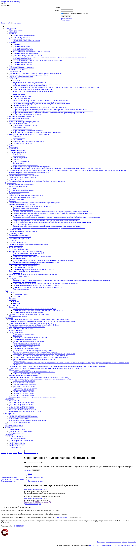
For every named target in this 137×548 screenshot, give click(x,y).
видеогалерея (13, 149)
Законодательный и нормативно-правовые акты (29, 82)
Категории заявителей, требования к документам (30, 86)
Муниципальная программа (22, 96)
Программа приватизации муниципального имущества (32, 256)
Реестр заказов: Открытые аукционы (21, 406)
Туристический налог (16, 179)
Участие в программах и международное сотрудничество (28, 244)
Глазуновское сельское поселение (24, 384)
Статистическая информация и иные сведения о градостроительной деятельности (41, 355)
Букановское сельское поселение (24, 382)
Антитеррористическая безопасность (21, 190)
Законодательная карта (16, 445)
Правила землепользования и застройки (26, 343)
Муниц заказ (9, 399)
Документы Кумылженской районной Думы (28, 312)
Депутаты (12, 298)
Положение (17, 136)
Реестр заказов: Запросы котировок (21, 404)
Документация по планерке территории (26, 345)
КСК (6, 424)
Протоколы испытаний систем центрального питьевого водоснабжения (37, 287)
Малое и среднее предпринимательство (22, 93)
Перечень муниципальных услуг (20, 422)
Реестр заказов (14, 400)
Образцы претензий (19, 127)
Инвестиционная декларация (23, 50)
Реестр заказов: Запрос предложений (21, 402)
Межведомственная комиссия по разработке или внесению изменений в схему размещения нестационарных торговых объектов (57, 168)
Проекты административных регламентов (23, 417)
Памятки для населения (21, 289)
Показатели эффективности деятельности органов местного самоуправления (35, 73)
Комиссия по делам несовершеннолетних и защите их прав (29, 134)
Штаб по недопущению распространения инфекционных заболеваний (33, 274)
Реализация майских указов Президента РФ (24, 122)
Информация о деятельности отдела (25, 125)
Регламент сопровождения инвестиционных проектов (31, 51)
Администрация (10, 183)
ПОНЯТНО (36, 470)
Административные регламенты (20, 415)
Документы (13, 307)
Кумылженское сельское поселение (25, 388)
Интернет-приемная (16, 436)
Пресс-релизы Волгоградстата (23, 267)
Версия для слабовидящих (14, 426)
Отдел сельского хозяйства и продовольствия (24, 271)
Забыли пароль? (66, 18)
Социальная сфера (15, 71)
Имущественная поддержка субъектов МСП (28, 114)
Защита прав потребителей (18, 123)
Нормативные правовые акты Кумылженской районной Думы (34, 309)
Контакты (12, 201)
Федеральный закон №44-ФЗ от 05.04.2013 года (25, 411)
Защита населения (15, 193)
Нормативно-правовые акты (22, 129)
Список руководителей (17, 429)
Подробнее (28, 470)
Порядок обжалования (16, 442)
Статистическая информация (19, 238)
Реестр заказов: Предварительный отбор (22, 409)
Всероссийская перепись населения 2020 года (24, 264)
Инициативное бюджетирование (24, 35)
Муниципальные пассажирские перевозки (23, 375)
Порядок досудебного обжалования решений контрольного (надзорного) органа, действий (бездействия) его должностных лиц (56, 217)
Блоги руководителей (16, 433)
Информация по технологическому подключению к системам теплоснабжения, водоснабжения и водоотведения (47, 368)
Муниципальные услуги (21, 105)
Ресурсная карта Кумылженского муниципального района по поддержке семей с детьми (39, 377)
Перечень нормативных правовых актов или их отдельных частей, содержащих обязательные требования (49, 228)
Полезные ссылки (19, 156)
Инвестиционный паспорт (22, 46)
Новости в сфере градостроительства (25, 339)
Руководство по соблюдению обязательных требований (32, 206)
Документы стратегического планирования (24, 176)
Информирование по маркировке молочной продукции (32, 167)
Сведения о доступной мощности (24, 282)
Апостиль (16, 80)
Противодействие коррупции (19, 235)
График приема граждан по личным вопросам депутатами (29, 314)
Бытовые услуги (18, 163)
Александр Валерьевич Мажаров (35, 489)
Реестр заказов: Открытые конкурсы (21, 408)
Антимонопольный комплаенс (19, 39)
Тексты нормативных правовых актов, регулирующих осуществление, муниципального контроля (46, 219)
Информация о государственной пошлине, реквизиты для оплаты (35, 84)
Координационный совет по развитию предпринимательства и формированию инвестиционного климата (49, 57)
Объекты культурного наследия (19, 370)
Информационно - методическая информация (28, 141)
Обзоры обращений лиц (17, 444)
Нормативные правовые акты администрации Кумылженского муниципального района (39, 319)
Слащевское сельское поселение (24, 391)
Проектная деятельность (17, 150)
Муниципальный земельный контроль (22, 204)
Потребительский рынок (17, 152)
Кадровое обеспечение (16, 199)
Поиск (124, 542)
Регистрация (65, 20)
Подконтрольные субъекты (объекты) (26, 215)
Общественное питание (21, 161)
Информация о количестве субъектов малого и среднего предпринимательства (40, 107)
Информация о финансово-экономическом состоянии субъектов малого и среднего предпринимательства (49, 113)
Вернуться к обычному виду (10, 1)
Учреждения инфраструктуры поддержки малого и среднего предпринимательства (41, 104)
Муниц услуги (10, 413)
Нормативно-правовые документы (25, 265)
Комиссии (16, 303)
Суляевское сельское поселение (23, 393)
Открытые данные (15, 229)
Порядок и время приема (17, 438)
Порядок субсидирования (21, 98)
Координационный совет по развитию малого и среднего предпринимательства (40, 100)
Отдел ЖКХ (13, 278)
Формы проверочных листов (23, 210)
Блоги (20, 453)
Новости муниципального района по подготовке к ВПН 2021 (34, 269)
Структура (12, 240)
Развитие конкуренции (17, 69)
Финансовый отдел (15, 247)
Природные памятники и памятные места (27, 373)
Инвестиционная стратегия (22, 48)
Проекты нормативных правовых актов (26, 41)
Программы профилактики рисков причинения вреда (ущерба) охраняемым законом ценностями (46, 220)
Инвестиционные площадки (22, 62)
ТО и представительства (17, 242)
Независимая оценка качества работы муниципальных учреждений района (34, 202)
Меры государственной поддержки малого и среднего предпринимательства (39, 102)
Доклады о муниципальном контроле (25, 208)
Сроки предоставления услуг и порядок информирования (32, 89)
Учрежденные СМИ (16, 246)
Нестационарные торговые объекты (25, 165)
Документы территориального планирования (28, 341)
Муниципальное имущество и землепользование (25, 251)
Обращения (9, 435)
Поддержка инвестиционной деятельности (27, 55)
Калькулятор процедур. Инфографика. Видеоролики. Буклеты (34, 359)
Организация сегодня (31, 453)
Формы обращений (15, 330)
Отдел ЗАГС (13, 78)
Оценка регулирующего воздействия (21, 68)
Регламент (16, 296)
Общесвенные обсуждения (22, 37)
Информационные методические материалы (28, 131)
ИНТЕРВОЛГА (19, 526)
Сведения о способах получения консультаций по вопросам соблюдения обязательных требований (47, 226)
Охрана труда (17, 273)
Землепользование (19, 258)
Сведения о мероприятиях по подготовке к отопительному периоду (36, 285)
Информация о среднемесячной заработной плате (26, 195)
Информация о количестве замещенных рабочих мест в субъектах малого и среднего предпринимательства (50, 109)
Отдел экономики (15, 66)
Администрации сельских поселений (21, 184)
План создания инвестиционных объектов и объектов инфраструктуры (37, 60)
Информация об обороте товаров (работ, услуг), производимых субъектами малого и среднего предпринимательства (53, 111)
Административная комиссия (19, 192)
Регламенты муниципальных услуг (21, 328)
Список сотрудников (20, 158)
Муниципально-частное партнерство (21, 116)
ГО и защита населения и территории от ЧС (24, 197)
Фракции (16, 301)
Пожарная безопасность (17, 233)
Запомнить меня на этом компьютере (75, 13)
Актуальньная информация (18, 186)
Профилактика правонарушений (20, 237)
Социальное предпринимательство (21, 77)
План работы (17, 140)
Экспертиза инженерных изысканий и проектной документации (35, 352)
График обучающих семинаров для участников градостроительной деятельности (40, 357)
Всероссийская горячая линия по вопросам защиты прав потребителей (37, 132)
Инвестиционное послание (22, 59)
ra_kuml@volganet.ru (62, 517)
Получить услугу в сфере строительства (26, 348)
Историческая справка (20, 294)
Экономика (13, 33)
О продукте (101, 542)
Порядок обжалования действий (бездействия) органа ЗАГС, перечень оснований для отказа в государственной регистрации (56, 87)
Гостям (11, 145)
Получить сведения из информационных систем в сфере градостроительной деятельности (44, 354)
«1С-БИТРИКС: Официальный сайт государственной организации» (112, 545)
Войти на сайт (6, 23)
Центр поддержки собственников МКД (22, 177)
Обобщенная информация (18, 316)
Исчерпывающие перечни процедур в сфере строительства (33, 350)
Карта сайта (132, 542)
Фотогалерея (13, 147)
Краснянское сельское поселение (24, 386)
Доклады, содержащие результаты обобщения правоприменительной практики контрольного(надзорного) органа (52, 222)
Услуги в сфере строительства (19, 418)
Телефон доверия (15, 447)
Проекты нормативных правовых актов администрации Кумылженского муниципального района (42, 321)
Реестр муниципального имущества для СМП (28, 253)
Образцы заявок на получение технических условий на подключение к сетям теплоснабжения (45, 283)
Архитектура (17, 336)
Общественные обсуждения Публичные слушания (30, 337)
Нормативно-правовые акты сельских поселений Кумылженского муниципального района (40, 379)
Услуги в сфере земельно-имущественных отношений (27, 420)
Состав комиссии (19, 138)
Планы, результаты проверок (23, 224)
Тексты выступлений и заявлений (20, 431)
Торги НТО (17, 154)
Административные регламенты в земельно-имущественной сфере (36, 262)
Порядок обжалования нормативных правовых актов (27, 327)
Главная (3, 453)
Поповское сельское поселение (23, 390)
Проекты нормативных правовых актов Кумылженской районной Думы (38, 310)
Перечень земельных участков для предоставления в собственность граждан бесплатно (43, 260)
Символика (13, 32)
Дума (6, 291)
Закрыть (3, 3)
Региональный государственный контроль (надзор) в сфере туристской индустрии (37, 181)
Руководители (9, 427)
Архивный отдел (14, 188)
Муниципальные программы (19, 118)
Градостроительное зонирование (24, 334)
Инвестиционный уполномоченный (25, 53)
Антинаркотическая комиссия (19, 276)
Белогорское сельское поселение (24, 381)
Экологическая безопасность (18, 249)
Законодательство (19, 95)
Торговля (16, 159)
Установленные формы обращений (21, 440)
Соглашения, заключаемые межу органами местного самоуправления (32, 397)
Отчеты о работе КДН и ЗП (22, 143)
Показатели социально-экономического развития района (28, 75)
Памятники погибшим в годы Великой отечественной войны (34, 372)
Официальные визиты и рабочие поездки (23, 231)
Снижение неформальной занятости (21, 174)
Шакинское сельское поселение (23, 395)
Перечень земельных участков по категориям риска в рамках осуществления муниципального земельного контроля (52, 213)
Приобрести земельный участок (24, 346)
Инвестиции (13, 42)
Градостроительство (16, 332)
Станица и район (11, 28)
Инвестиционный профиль (22, 64)
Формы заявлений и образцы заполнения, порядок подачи (33, 91)
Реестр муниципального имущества (25, 255)
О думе (11, 292)
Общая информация (15, 30)
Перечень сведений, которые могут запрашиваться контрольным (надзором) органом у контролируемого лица (50, 211)
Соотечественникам (16, 120)
